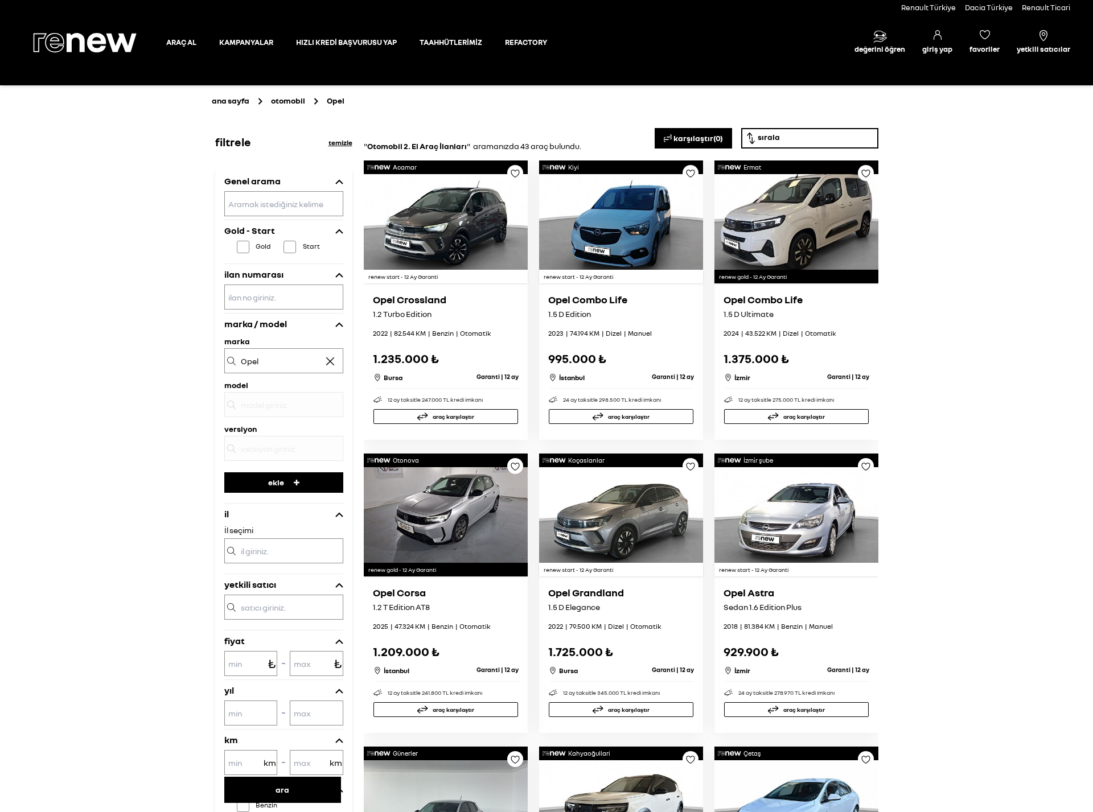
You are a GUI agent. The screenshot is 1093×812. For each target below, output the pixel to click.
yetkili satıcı (250, 584)
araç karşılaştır (453, 416)
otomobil (288, 100)
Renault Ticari (1046, 7)
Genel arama (252, 181)
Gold (263, 246)
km (231, 739)
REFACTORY (526, 42)
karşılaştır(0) (698, 138)
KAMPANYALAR (246, 42)
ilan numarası (253, 274)
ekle (276, 482)
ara (282, 789)
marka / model (255, 323)
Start (311, 246)
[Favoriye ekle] (515, 177)
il (226, 514)
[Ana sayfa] (94, 42)
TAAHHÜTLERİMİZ (451, 42)
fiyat (234, 640)
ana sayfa (230, 100)
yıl (229, 690)
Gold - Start (249, 230)
